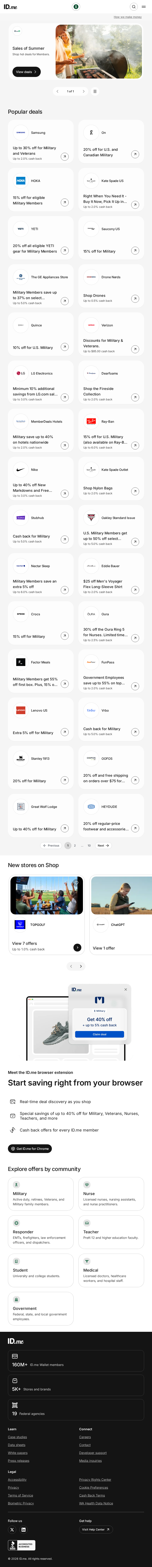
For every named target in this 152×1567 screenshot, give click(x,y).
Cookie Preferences (93, 1487)
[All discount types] (76, 7)
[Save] (77, 883)
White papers (18, 1453)
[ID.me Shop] (13, 6)
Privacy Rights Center (95, 1480)
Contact (85, 1445)
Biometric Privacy (21, 1503)
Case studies (17, 1437)
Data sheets (16, 1445)
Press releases (18, 1461)
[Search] (134, 7)
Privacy (13, 1487)
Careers (85, 1437)
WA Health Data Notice (96, 1503)
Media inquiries (90, 1461)
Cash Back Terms (92, 1495)
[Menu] (143, 6)
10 (89, 845)
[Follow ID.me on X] (12, 1530)
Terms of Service (20, 1495)
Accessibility (17, 1480)
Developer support (93, 1453)
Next (101, 845)
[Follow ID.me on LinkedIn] (23, 1530)
